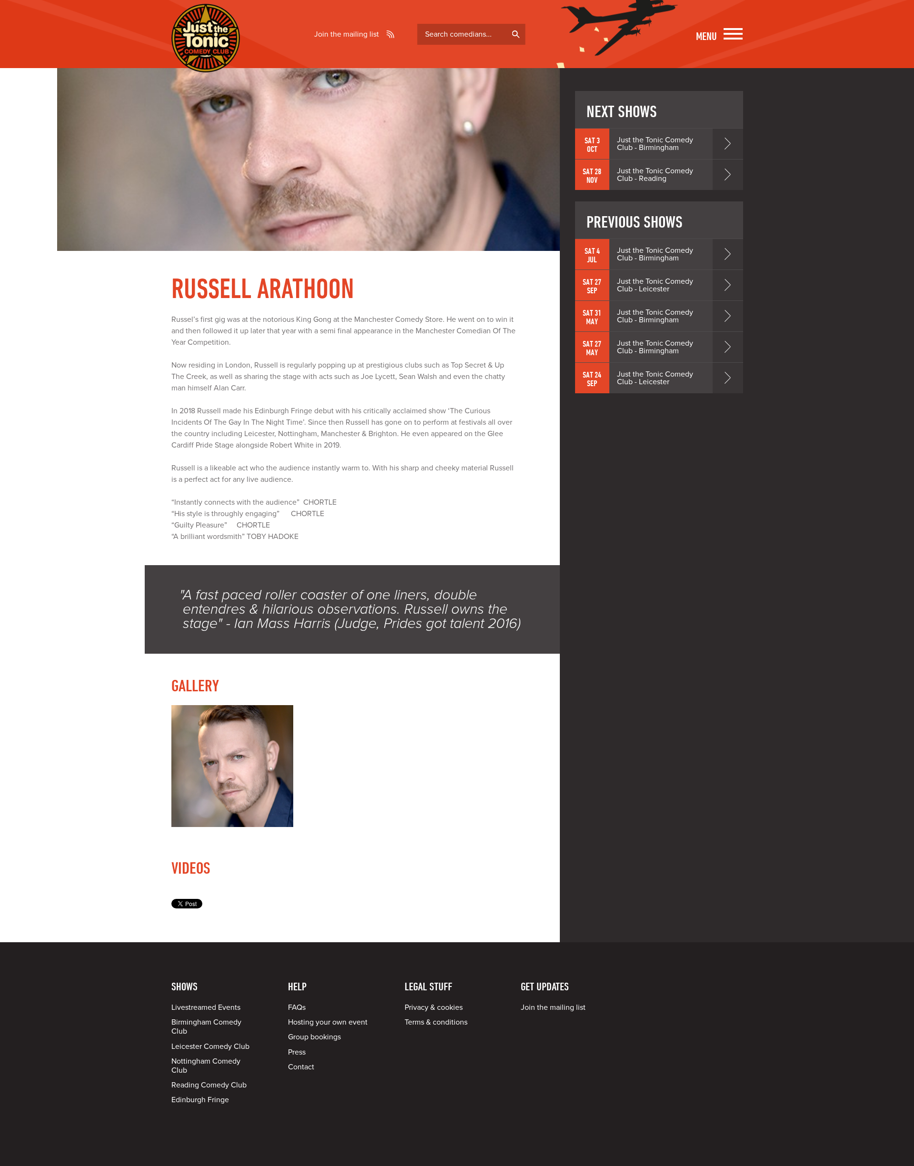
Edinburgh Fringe (200, 1100)
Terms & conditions (436, 1022)
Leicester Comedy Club (210, 1046)
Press (297, 1052)
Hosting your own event (328, 1022)
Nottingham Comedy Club (205, 1065)
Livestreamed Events (205, 1007)
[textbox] (471, 34)
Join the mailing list (346, 34)
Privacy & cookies (434, 1007)
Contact (301, 1067)
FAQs (297, 1007)
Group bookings (314, 1037)
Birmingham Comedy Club (206, 1026)
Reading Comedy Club (209, 1085)
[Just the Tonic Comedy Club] (205, 58)
